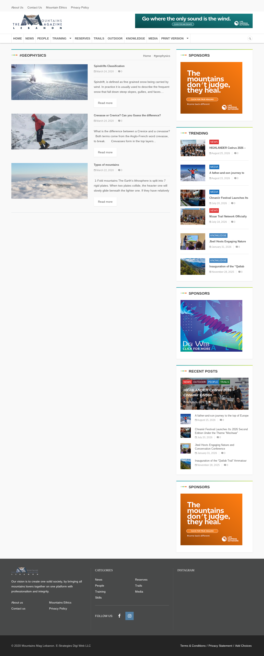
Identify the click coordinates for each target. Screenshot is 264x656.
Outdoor (115, 38)
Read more (105, 103)
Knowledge (135, 38)
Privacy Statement (220, 645)
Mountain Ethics (56, 7)
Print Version (172, 38)
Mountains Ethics (60, 602)
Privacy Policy (80, 7)
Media (153, 38)
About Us (17, 7)
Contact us (18, 608)
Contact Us (34, 7)
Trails (99, 38)
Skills (98, 597)
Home (17, 38)
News (29, 38)
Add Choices (243, 645)
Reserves (82, 38)
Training (59, 38)
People (43, 38)
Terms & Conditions (193, 645)
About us (17, 602)
